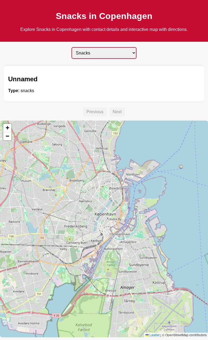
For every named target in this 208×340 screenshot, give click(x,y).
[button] (7, 128)
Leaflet (154, 334)
